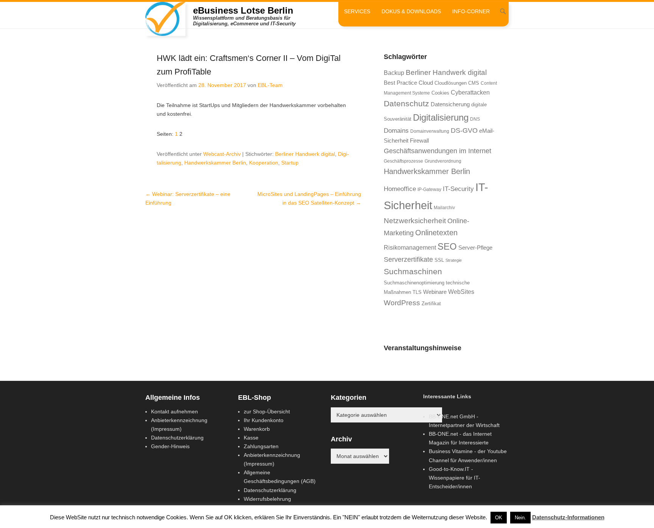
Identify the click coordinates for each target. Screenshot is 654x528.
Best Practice (400, 83)
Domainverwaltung (429, 131)
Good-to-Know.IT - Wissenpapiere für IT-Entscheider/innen (454, 477)
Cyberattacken (470, 92)
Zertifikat (431, 303)
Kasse (251, 438)
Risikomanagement (410, 247)
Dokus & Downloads (411, 11)
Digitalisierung (441, 118)
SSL (439, 260)
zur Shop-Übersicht (267, 411)
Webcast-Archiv (222, 154)
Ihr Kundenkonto (263, 420)
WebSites (461, 292)
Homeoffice (400, 189)
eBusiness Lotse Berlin (243, 10)
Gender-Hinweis (170, 446)
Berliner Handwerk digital (305, 154)
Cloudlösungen (450, 83)
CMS (473, 83)
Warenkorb (257, 429)
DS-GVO (464, 130)
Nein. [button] (520, 517)
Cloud (426, 83)
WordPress (402, 303)
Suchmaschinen (413, 271)
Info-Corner (471, 11)
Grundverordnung (443, 161)
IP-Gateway (429, 189)
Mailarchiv (444, 207)
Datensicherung (450, 104)
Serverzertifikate (408, 259)
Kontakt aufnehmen (174, 411)
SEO (447, 246)
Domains (396, 130)
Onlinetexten (436, 232)
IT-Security (458, 189)
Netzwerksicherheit (415, 221)
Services (357, 11)
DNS (475, 119)
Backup (394, 73)
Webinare (435, 292)
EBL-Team (270, 85)
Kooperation (263, 163)
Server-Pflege (475, 248)
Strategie (453, 260)
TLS (417, 292)
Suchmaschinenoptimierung (414, 283)
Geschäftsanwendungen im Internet (437, 151)
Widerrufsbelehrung (267, 499)
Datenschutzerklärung (177, 438)
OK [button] (498, 517)
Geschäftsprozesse (403, 161)
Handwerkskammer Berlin (215, 163)
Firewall (419, 141)
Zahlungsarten (261, 446)
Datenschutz (406, 103)
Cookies (440, 93)
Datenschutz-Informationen (568, 517)
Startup (290, 163)
